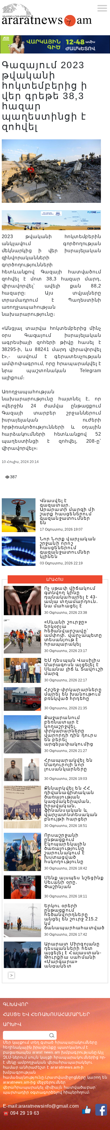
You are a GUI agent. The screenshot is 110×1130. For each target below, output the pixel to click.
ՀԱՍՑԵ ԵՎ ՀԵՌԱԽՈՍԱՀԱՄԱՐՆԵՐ (46, 1014)
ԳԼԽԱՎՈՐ (15, 1004)
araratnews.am (65, 1067)
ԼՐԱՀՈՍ (54, 579)
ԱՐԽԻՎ (12, 1024)
